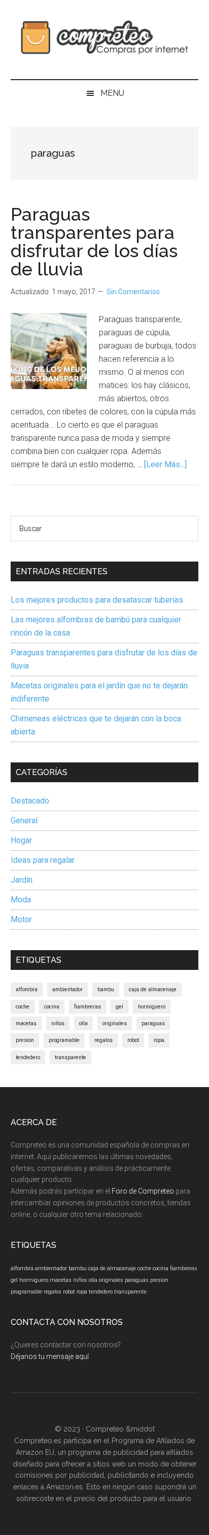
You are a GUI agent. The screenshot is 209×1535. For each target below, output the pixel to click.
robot (133, 1040)
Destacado (30, 801)
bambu (105, 989)
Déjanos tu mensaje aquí (50, 1356)
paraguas (153, 1023)
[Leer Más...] (165, 464)
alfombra (27, 989)
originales (114, 1023)
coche (22, 1006)
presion (25, 1040)
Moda (21, 899)
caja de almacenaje (153, 989)
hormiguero (151, 1006)
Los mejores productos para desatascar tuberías (97, 600)
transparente (70, 1057)
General (24, 820)
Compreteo (105, 1429)
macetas (26, 1023)
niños (57, 1023)
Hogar (21, 840)
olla (83, 1023)
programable (64, 1040)
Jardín (21, 880)
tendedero (28, 1057)
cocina (51, 1006)
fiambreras (87, 1006)
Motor (21, 919)
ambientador (67, 989)
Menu (112, 93)
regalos (103, 1040)
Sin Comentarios (133, 292)
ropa (159, 1040)
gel (119, 1006)
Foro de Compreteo (143, 1191)
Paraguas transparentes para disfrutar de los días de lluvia (94, 241)
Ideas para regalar (43, 860)
